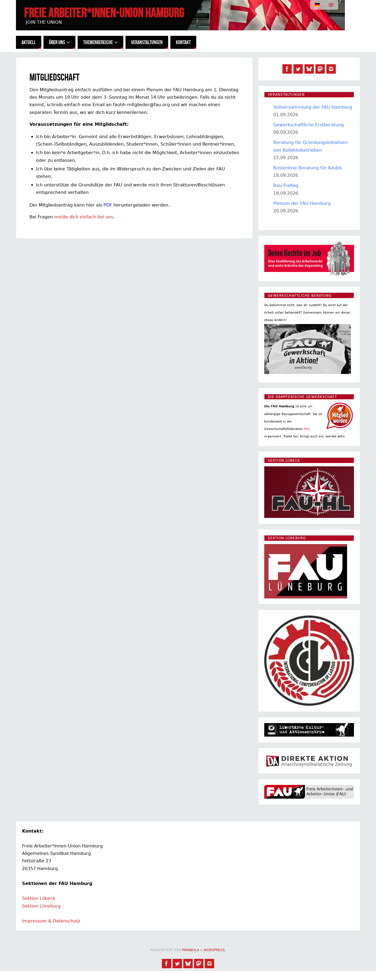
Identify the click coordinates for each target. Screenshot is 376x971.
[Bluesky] (309, 69)
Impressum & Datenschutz (51, 921)
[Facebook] (287, 69)
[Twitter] (298, 69)
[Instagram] (331, 69)
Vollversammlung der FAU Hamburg (312, 107)
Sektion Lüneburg (41, 906)
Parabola (190, 950)
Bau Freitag (285, 185)
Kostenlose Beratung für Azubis (307, 167)
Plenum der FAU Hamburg (302, 203)
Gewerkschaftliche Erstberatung (308, 124)
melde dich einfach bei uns (83, 217)
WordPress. (215, 950)
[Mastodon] (320, 69)
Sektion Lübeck (38, 898)
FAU (307, 429)
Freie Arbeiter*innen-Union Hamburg (104, 12)
